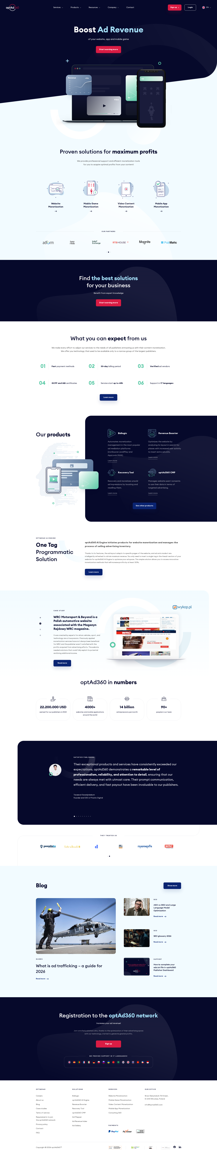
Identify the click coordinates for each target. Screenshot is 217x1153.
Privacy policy (42, 1124)
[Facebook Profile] (174, 1147)
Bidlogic (122, 433)
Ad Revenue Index (79, 1121)
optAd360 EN (13, 7)
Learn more (108, 397)
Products (75, 7)
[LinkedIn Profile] (180, 1147)
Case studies (41, 1108)
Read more (62, 663)
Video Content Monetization (120, 1104)
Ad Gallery (76, 1126)
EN (207, 7)
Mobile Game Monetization (119, 1100)
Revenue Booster (168, 433)
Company (112, 7)
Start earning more (108, 49)
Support (158, 959)
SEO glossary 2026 (137, 938)
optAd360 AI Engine (80, 1100)
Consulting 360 (114, 1113)
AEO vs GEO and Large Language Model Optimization (137, 907)
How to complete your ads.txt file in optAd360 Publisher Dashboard (137, 967)
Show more (172, 886)
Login (190, 7)
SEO (155, 899)
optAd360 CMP (166, 472)
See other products (144, 506)
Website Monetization (117, 1096)
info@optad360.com (153, 1105)
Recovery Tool (126, 472)
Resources (93, 7)
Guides (39, 959)
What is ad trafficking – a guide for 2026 (76, 926)
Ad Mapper (77, 1117)
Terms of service (42, 1113)
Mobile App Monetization (119, 1108)
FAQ (38, 1133)
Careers (39, 1096)
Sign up (173, 7)
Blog (38, 1104)
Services (57, 7)
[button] (106, 252)
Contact (130, 7)
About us (40, 1100)
